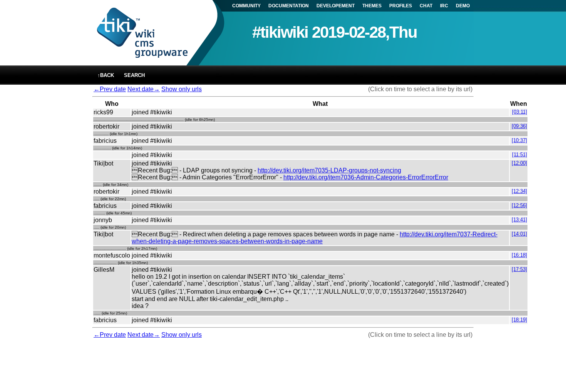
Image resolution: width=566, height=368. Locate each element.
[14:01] (519, 234)
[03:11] (519, 112)
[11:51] (519, 154)
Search (134, 75)
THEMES (372, 5)
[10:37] (519, 140)
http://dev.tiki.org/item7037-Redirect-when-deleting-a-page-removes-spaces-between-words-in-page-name (314, 237)
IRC (444, 5)
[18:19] (519, 320)
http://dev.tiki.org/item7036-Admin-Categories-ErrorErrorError (365, 177)
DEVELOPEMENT (335, 5)
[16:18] (519, 255)
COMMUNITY (246, 5)
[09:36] (519, 126)
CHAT (426, 5)
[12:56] (519, 205)
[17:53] (519, 269)
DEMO (463, 5)
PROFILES (400, 5)
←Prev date (110, 89)
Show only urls (181, 89)
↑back (105, 75)
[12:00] (519, 163)
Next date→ (143, 89)
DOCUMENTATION (288, 5)
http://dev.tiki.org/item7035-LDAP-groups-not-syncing (329, 170)
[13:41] (519, 219)
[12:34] (519, 191)
